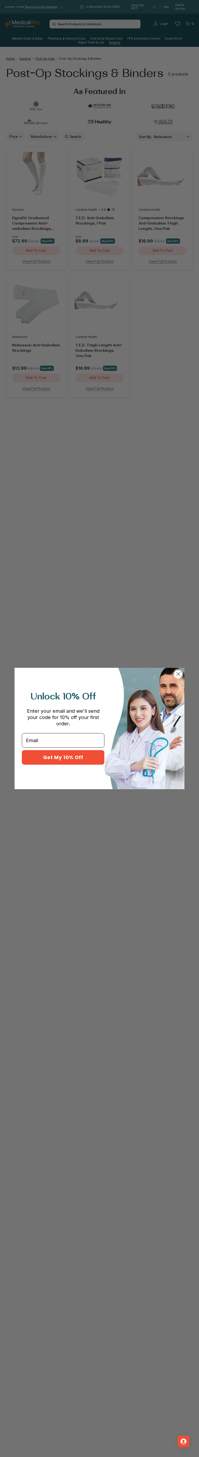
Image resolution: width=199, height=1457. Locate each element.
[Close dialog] (178, 674)
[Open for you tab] (183, 1441)
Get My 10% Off (63, 757)
